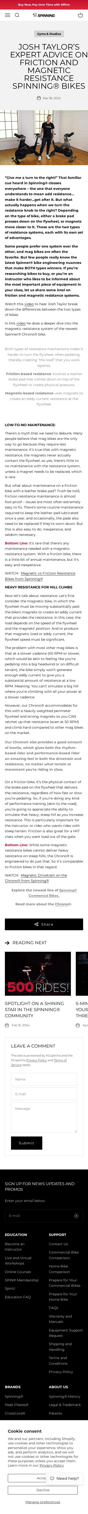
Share (47, 924)
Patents (55, 1413)
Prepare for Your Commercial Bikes (64, 1283)
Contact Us (58, 1244)
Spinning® (14, 1396)
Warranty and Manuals (60, 1319)
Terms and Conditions (58, 1360)
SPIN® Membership (21, 1280)
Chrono (61, 904)
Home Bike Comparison (59, 1269)
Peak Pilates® (16, 1405)
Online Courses (18, 1272)
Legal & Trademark (65, 1405)
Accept (43, 1478)
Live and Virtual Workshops (18, 1260)
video (29, 304)
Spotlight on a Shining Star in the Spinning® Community (34, 1009)
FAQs (53, 1308)
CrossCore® (15, 1413)
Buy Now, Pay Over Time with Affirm (44, 4)
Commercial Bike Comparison (64, 1255)
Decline (42, 1490)
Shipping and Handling (60, 1347)
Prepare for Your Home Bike (63, 1297)
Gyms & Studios (49, 34)
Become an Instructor (14, 1247)
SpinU (10, 1288)
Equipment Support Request (66, 1333)
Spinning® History (64, 1396)
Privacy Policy (52, 1465)
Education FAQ (18, 1297)
